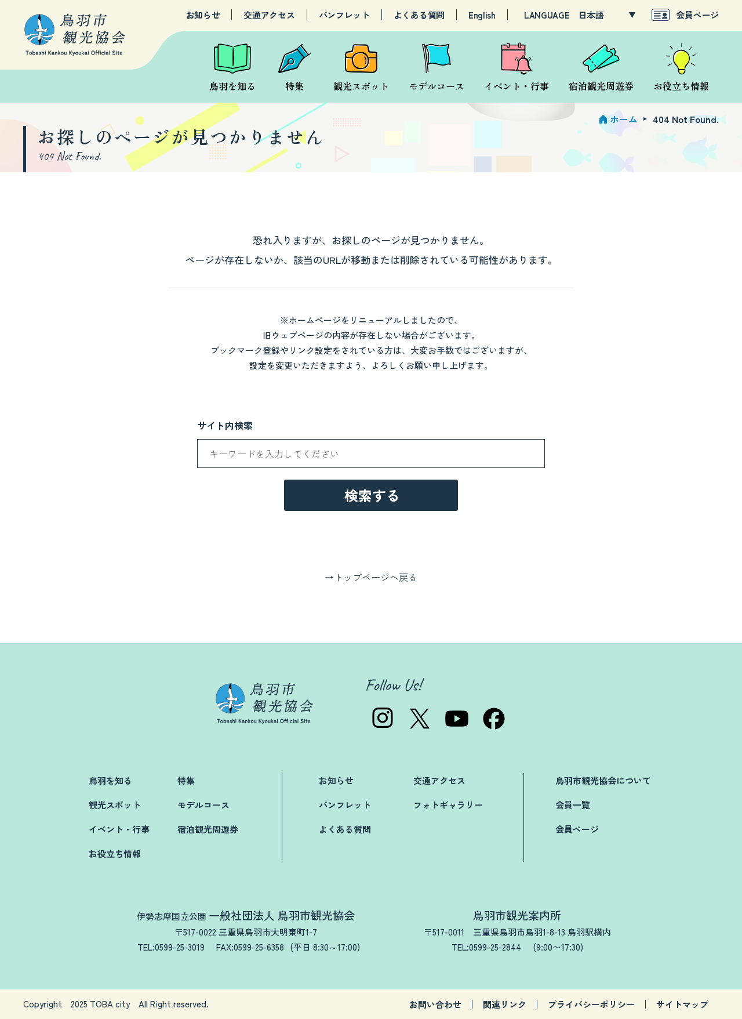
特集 (186, 780)
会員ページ (697, 15)
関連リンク (504, 1004)
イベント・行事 (119, 829)
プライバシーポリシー (591, 1004)
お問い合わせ (435, 1004)
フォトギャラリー (448, 805)
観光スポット (115, 805)
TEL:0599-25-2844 (486, 947)
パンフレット (344, 15)
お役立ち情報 (115, 853)
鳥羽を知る (110, 780)
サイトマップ (682, 1004)
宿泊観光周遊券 (207, 829)
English (482, 15)
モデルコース (203, 805)
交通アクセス (268, 15)
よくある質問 (419, 15)
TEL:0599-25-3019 (171, 947)
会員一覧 (572, 805)
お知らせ (203, 15)
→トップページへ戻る (371, 577)
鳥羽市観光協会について (603, 780)
